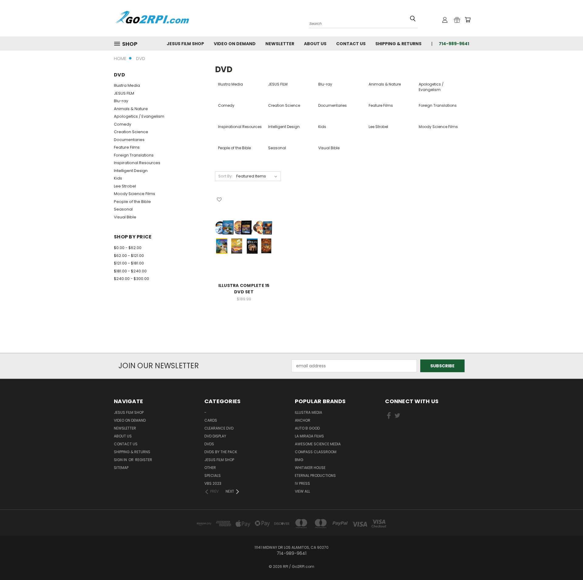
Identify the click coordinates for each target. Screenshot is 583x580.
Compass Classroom (315, 451)
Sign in (121, 459)
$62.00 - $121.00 (129, 255)
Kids (118, 178)
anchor (302, 420)
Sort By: (225, 176)
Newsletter (279, 44)
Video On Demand (235, 44)
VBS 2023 (212, 483)
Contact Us (351, 44)
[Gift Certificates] (457, 20)
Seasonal (123, 209)
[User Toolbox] (445, 20)
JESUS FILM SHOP (185, 44)
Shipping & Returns (398, 44)
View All (302, 491)
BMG (299, 459)
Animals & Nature (131, 109)
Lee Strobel (125, 186)
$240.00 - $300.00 (131, 279)
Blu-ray (121, 101)
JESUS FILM (124, 93)
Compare (242, 236)
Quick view (244, 225)
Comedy (122, 124)
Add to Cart (244, 248)
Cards (210, 420)
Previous (567, 561)
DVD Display (215, 436)
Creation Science (131, 132)
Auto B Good (307, 428)
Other (210, 467)
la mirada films (309, 436)
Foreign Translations (134, 155)
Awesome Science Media (318, 444)
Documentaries (129, 140)
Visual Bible (125, 217)
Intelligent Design (131, 171)
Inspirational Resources (137, 163)
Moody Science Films (134, 194)
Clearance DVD (219, 428)
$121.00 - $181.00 (129, 263)
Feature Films (127, 147)
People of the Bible (132, 201)
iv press (302, 483)
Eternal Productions (315, 475)
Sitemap (121, 467)
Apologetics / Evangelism (139, 116)
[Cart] (468, 20)
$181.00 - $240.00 (130, 271)
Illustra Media (127, 85)
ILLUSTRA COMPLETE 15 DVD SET (244, 288)
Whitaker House (310, 467)
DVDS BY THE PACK (220, 451)
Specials (212, 475)
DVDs (209, 444)
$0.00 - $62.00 (127, 248)
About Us (315, 44)
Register (143, 459)
